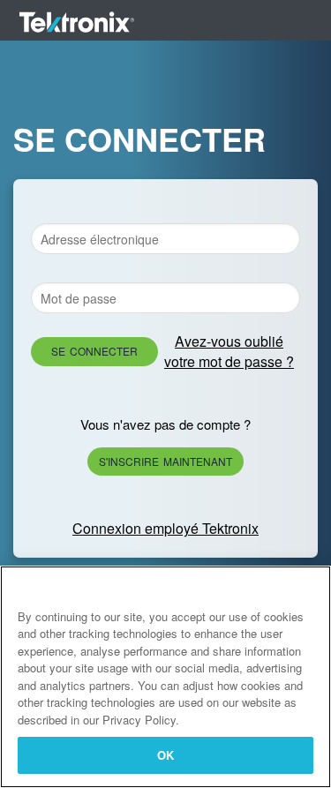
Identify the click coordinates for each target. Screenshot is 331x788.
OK (165, 755)
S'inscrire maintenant (165, 461)
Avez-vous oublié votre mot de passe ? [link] (229, 351)
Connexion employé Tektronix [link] (165, 528)
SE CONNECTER (94, 350)
